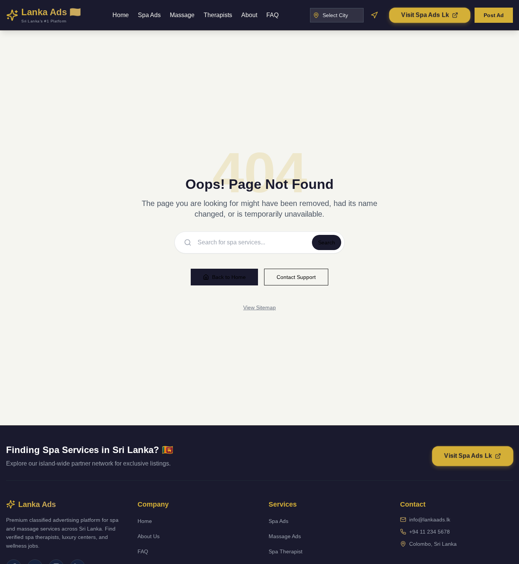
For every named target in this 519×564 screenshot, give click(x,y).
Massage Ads (285, 536)
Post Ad (494, 15)
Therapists (218, 15)
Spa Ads (149, 15)
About (249, 15)
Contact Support (296, 277)
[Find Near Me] (374, 15)
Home (120, 15)
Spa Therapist (285, 551)
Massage (182, 15)
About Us (149, 536)
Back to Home (229, 277)
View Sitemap (259, 307)
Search (326, 242)
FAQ (272, 15)
